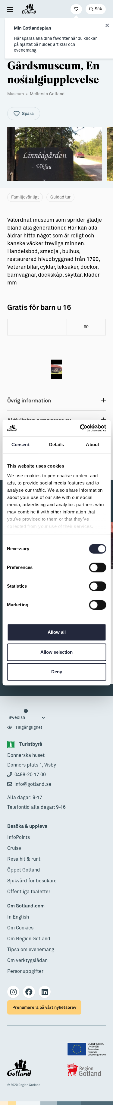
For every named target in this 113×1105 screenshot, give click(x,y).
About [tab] (92, 444)
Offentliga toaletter (28, 891)
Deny (56, 671)
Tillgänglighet (28, 728)
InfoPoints (18, 837)
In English (18, 917)
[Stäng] (107, 26)
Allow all (57, 632)
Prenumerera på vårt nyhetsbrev (44, 1007)
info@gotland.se (32, 784)
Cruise (14, 848)
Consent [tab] (20, 444)
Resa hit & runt (23, 859)
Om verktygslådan (27, 960)
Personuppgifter (25, 971)
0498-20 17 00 (30, 774)
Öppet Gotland (23, 870)
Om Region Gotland (28, 938)
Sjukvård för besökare (32, 880)
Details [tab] (56, 444)
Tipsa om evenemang (30, 949)
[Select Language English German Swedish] (26, 714)
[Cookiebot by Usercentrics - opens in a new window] (80, 428)
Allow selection (56, 652)
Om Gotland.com (26, 906)
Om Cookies (20, 928)
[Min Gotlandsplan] (76, 9)
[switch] (97, 567)
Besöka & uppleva (27, 826)
